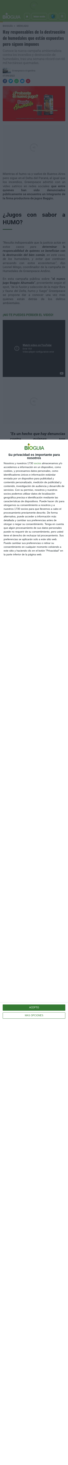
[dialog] (34, 952)
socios (37, 463)
